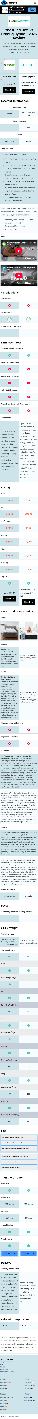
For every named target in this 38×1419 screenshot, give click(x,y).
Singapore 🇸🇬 (29, 1382)
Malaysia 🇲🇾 (29, 1388)
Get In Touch (4, 1369)
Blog (1, 1364)
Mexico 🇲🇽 (3, 1388)
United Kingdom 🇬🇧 (6, 1397)
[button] (35, 2)
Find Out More (9, 1253)
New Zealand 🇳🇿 (29, 1400)
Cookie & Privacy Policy (7, 1372)
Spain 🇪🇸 (3, 1410)
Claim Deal (32, 10)
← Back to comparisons (19, 52)
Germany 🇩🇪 (4, 1403)
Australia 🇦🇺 (28, 1397)
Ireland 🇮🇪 (3, 1400)
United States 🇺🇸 (5, 1382)
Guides (2, 1367)
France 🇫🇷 (3, 1407)
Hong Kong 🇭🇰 (30, 1385)
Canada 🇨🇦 (3, 1385)
